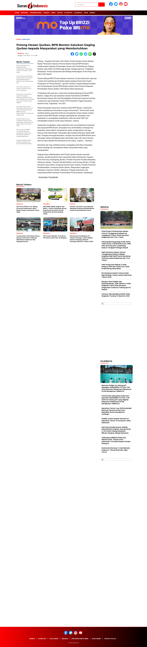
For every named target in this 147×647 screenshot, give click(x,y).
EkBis (53, 12)
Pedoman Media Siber (80, 638)
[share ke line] (90, 55)
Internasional (36, 12)
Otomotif (68, 12)
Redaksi (65, 638)
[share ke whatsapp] (81, 55)
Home (17, 12)
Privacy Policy (110, 638)
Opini (86, 12)
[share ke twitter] (77, 55)
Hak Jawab (54, 638)
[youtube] (126, 5)
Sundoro (21, 53)
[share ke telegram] (86, 55)
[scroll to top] (140, 644)
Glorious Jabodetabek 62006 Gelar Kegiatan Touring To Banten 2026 (116, 295)
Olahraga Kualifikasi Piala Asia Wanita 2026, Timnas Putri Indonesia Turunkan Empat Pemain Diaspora (116, 441)
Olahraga (78, 12)
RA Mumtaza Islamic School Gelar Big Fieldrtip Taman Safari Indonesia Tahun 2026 (117, 275)
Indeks (92, 12)
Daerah (47, 12)
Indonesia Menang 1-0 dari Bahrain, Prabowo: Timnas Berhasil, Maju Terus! (116, 450)
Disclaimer (96, 638)
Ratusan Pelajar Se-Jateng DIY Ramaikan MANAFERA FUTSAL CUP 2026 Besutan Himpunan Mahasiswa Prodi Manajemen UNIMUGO (116, 388)
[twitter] (116, 5)
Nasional (24, 12)
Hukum (60, 12)
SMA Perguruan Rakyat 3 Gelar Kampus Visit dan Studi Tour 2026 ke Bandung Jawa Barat (115, 267)
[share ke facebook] (73, 55)
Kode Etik (42, 638)
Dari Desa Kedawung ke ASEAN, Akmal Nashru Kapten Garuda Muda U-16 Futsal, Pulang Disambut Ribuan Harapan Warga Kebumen (116, 430)
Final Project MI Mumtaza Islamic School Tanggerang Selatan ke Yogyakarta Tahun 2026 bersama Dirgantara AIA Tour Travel (115, 234)
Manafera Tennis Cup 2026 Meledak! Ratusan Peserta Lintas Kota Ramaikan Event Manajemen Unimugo (117, 411)
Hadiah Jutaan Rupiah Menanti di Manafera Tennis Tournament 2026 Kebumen (116, 420)
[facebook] (111, 5)
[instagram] (121, 5)
